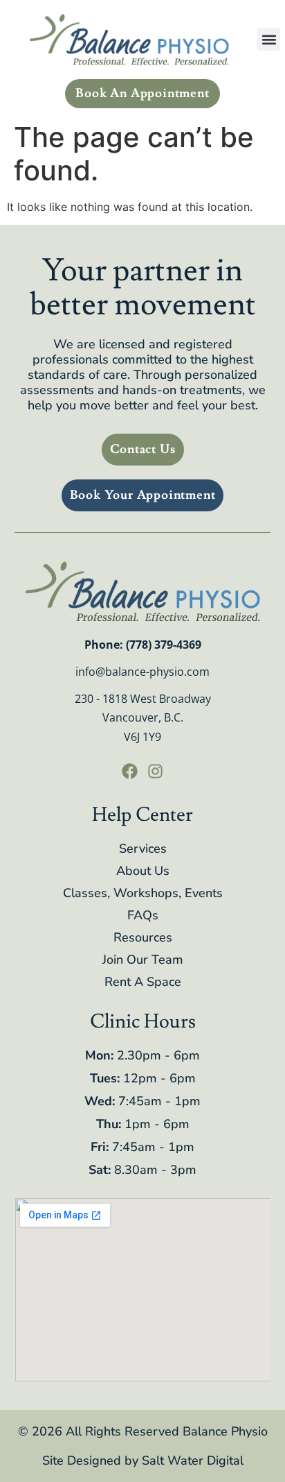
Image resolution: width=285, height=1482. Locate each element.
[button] (268, 39)
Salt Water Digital (192, 1460)
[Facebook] (129, 771)
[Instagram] (156, 771)
